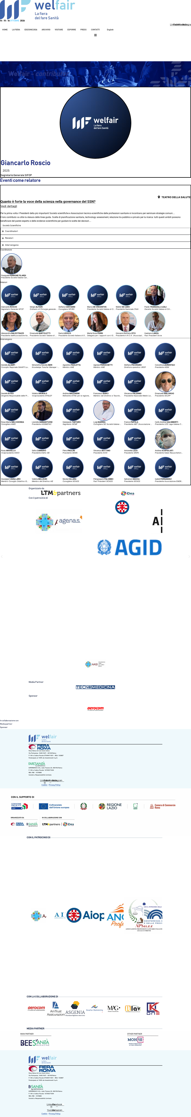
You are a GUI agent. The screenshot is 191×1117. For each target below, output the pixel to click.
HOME (5, 30)
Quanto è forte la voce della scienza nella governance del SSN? (48, 202)
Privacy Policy (54, 785)
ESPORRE (71, 30)
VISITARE (59, 30)
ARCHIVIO (46, 30)
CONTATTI (95, 30)
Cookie (45, 785)
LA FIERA (16, 30)
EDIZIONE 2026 (30, 30)
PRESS (83, 30)
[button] (16, 30)
